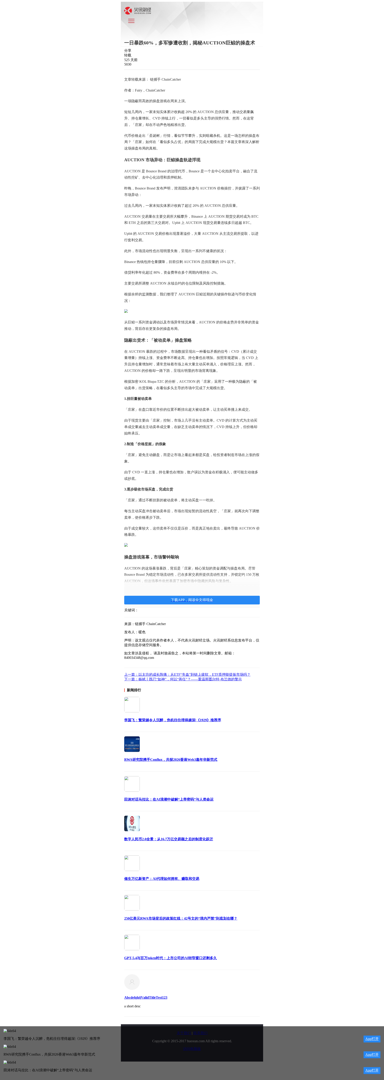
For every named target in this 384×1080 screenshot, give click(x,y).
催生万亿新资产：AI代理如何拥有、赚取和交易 (161, 879)
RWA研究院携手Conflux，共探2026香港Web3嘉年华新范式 (170, 759)
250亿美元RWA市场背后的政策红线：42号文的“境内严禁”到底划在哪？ (180, 918)
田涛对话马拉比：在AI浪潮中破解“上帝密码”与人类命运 (169, 799)
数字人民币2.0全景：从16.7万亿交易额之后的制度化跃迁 (168, 839)
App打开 (372, 1039)
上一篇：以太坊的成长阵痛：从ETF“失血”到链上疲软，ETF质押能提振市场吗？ (187, 674)
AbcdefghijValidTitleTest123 (145, 997)
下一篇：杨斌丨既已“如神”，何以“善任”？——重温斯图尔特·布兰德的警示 (183, 679)
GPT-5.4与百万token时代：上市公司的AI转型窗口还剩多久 (170, 958)
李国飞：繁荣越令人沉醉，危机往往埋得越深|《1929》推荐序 (172, 720)
